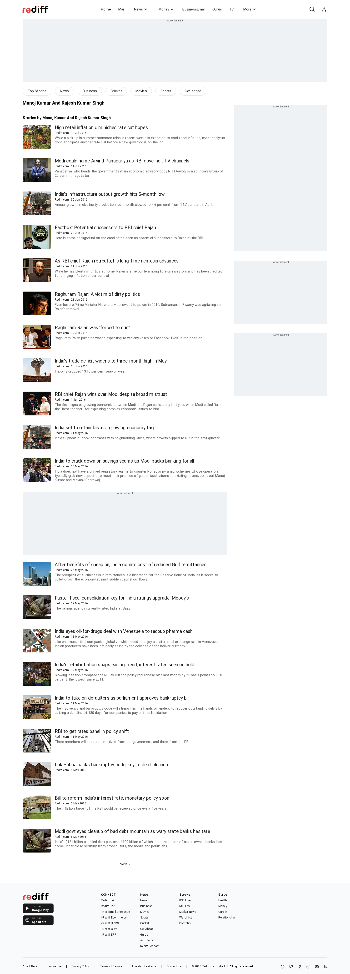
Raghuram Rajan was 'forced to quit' (92, 327)
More (247, 9)
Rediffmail (108, 900)
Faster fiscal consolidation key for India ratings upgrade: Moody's (122, 598)
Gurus (217, 9)
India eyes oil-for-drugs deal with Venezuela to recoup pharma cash (124, 631)
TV (231, 9)
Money (164, 9)
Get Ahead (147, 929)
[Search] (311, 9)
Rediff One (108, 906)
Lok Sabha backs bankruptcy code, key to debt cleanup (111, 764)
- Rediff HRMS (110, 923)
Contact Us (173, 966)
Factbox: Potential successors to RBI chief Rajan (105, 227)
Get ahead (193, 91)
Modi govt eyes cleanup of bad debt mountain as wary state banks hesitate (132, 831)
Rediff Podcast (150, 946)
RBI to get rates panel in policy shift (92, 731)
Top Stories (37, 91)
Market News (187, 911)
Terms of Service (111, 966)
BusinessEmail (193, 9)
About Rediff (31, 966)
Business (90, 91)
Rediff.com (209, 966)
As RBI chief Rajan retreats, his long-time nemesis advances (117, 261)
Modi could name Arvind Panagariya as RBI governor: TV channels (122, 161)
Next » (125, 864)
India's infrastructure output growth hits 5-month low (110, 194)
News (138, 9)
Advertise (55, 966)
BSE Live (184, 900)
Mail (121, 9)
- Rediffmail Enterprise (115, 911)
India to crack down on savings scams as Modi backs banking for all (124, 461)
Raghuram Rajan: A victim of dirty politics (97, 294)
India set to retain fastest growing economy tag (104, 427)
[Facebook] (300, 967)
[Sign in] (323, 9)
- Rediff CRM (109, 929)
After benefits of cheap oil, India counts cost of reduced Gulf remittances (130, 564)
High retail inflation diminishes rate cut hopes (101, 127)
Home (106, 9)
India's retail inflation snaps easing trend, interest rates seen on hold (124, 664)
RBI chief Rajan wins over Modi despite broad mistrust (111, 394)
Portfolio (184, 923)
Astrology (146, 940)
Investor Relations (144, 966)
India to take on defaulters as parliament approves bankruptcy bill (122, 698)
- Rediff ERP (108, 934)
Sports (165, 91)
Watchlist (185, 917)
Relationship (226, 917)
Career (222, 911)
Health (222, 900)
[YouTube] (317, 967)
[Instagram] (308, 967)
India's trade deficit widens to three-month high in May (111, 361)
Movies (141, 91)
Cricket (116, 91)
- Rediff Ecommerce (113, 917)
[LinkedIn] (325, 967)
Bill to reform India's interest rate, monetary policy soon (112, 798)
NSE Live (184, 906)
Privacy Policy (81, 966)
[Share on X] (291, 967)
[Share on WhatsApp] (283, 967)
